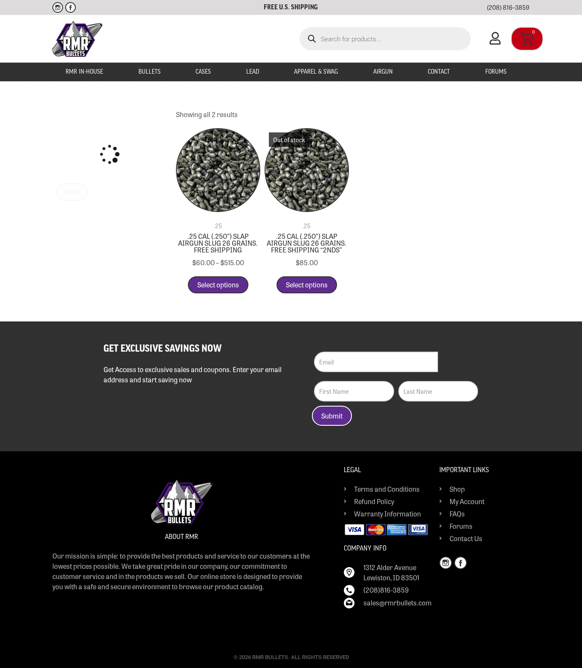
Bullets (149, 72)
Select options (218, 285)
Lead (252, 72)
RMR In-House (84, 72)
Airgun (383, 72)
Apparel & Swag (316, 72)
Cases (203, 72)
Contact (439, 72)
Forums (496, 72)
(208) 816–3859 (508, 7)
